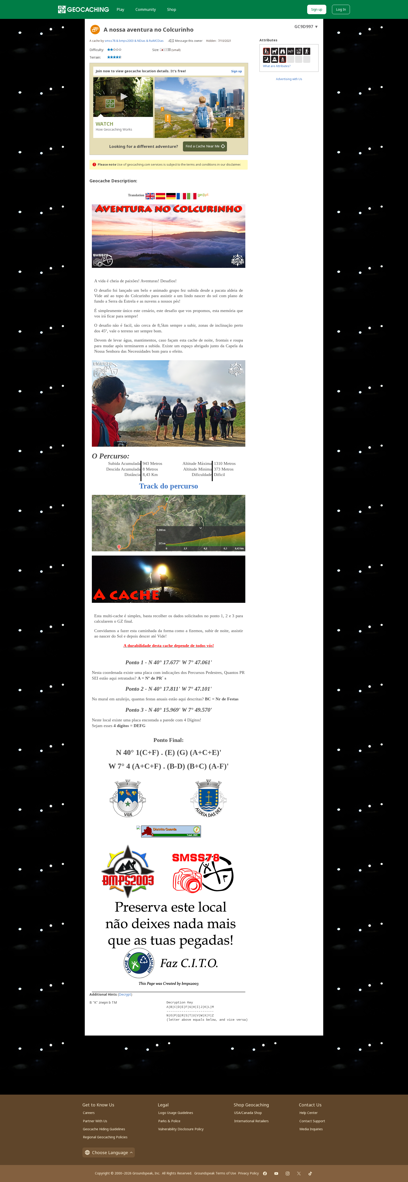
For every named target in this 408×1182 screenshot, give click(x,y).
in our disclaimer (228, 165)
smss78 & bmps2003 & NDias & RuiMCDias (134, 41)
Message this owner (189, 41)
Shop (171, 9)
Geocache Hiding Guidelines (104, 1129)
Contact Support (312, 1121)
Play (120, 9)
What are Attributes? (276, 66)
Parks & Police (169, 1121)
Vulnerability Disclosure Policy (181, 1129)
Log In (341, 9)
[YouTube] (276, 1173)
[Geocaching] (83, 9)
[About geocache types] (95, 29)
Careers (89, 1112)
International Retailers (251, 1121)
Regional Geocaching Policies (105, 1137)
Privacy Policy (248, 1173)
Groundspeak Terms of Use (215, 1173)
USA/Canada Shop (248, 1112)
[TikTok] (310, 1173)
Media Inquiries (311, 1129)
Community (146, 9)
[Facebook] (265, 1173)
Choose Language (110, 1152)
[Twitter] (299, 1173)
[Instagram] (287, 1173)
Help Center (308, 1112)
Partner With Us (95, 1121)
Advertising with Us (289, 79)
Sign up (316, 9)
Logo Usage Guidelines (175, 1112)
